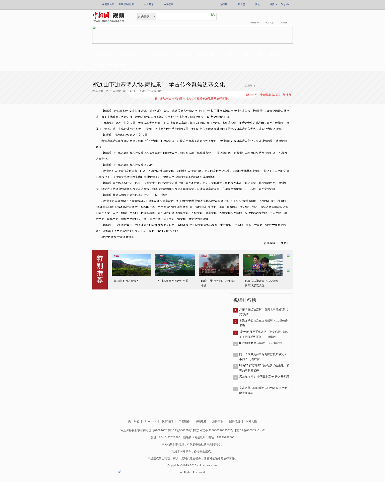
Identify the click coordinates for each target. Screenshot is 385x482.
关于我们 (133, 421)
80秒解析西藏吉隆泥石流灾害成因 (260, 343)
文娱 (166, 54)
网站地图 (129, 4)
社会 (132, 54)
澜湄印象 (276, 54)
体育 (178, 54)
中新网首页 (108, 4)
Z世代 (260, 54)
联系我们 (167, 421)
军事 (155, 54)
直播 (201, 54)
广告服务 (184, 421)
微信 (257, 4)
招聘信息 (234, 421)
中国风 (99, 65)
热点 (109, 54)
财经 (189, 54)
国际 (143, 54)
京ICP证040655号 (180, 430)
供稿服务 (201, 421)
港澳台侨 (215, 54)
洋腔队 (246, 54)
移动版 (224, 4)
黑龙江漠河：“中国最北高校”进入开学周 (264, 376)
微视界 (231, 54)
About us (150, 421)
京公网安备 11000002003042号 (214, 430)
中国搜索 (168, 4)
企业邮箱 (149, 4)
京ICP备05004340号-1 (250, 430)
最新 (98, 54)
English (285, 4)
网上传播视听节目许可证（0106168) (143, 430)
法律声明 (217, 421)
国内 (121, 54)
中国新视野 (117, 65)
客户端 (241, 4)
